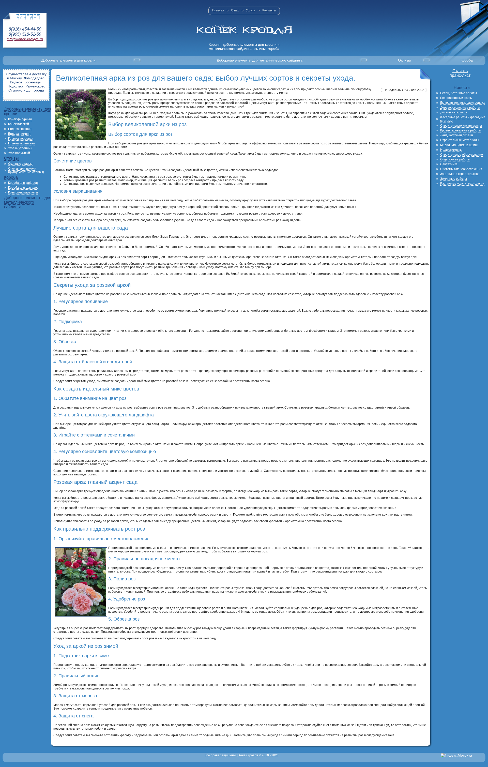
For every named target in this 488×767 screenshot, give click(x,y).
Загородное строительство (459, 174)
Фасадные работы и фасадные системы (462, 119)
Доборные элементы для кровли (68, 60)
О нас (235, 10)
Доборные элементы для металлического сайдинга (259, 60)
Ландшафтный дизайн (456, 135)
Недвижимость (451, 150)
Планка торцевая (20, 138)
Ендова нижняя (19, 134)
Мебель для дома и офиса (459, 145)
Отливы (404, 60)
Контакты (269, 10)
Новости (462, 87)
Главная (218, 10)
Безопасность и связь (456, 98)
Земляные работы (453, 179)
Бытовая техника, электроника (462, 102)
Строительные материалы (459, 140)
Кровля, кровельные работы (460, 130)
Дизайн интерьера (453, 112)
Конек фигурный (20, 119)
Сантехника (449, 164)
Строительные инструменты (461, 125)
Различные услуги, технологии (462, 183)
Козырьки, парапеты (23, 192)
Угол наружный (19, 153)
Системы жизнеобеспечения (461, 169)
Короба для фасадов (23, 187)
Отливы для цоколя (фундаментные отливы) (26, 170)
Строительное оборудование (461, 154)
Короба (467, 60)
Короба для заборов (23, 183)
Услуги (250, 10)
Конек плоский (18, 124)
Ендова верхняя (20, 129)
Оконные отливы (20, 164)
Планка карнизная (21, 143)
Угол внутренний (20, 148)
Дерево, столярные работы (460, 107)
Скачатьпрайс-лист (460, 73)
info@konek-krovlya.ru (25, 39)
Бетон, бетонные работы (458, 93)
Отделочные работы (455, 159)
